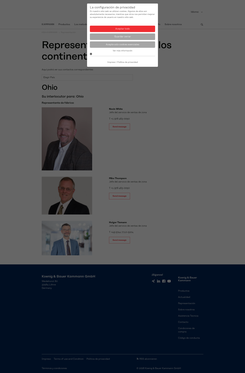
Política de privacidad (127, 62)
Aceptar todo (122, 29)
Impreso (111, 62)
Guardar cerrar (122, 36)
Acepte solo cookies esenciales (122, 44)
